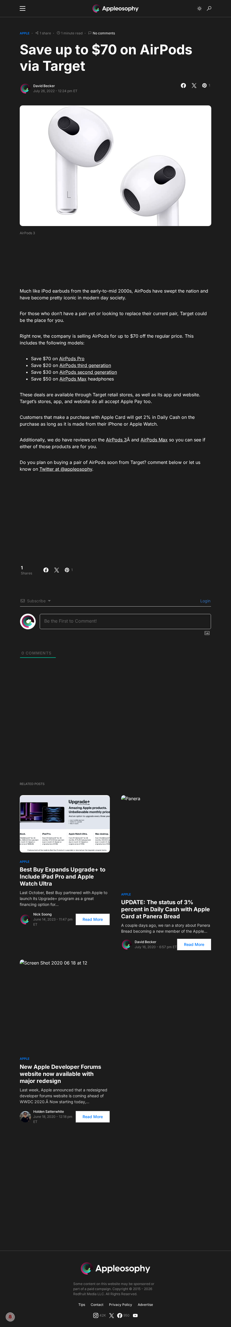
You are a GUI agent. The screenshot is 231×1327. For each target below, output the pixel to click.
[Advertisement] (122, 259)
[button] (22, 8)
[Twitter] (111, 1315)
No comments (104, 33)
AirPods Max (72, 379)
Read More (93, 919)
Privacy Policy (120, 1304)
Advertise (145, 1304)
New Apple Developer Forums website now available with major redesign (60, 1073)
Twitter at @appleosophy (65, 469)
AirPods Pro (72, 358)
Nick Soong (42, 914)
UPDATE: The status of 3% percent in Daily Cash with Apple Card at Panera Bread (165, 909)
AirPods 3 (116, 440)
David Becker (44, 86)
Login (204, 600)
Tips (81, 1304)
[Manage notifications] (10, 1316)
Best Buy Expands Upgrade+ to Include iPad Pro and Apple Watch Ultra (62, 876)
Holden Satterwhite (48, 1111)
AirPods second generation (88, 372)
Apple (25, 33)
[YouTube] (135, 1315)
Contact (97, 1304)
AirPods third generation (85, 365)
